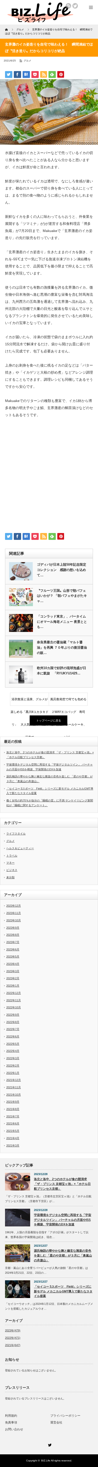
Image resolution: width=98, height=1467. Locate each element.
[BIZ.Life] (40, 21)
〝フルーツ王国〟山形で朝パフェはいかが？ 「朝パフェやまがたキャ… (62, 596)
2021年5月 (12, 1130)
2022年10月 (13, 1007)
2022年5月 (12, 1043)
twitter (75, 6)
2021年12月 (13, 1079)
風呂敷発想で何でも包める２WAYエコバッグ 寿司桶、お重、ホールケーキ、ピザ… (68, 701)
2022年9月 (12, 1014)
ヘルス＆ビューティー (20, 848)
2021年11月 (13, 1087)
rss (68, 6)
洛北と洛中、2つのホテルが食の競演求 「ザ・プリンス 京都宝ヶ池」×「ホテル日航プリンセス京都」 (62, 1183)
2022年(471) (12, 1337)
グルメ (27, 60)
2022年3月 (12, 1058)
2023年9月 (12, 927)
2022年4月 (12, 1050)
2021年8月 (12, 1109)
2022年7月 (12, 1029)
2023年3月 (12, 971)
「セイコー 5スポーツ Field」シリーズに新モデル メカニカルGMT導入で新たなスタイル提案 (63, 1291)
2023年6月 (12, 949)
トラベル (11, 855)
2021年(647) (12, 1345)
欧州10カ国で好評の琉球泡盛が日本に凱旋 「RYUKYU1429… (61, 670)
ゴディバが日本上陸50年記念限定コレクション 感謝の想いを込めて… (61, 570)
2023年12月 (13, 905)
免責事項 (11, 1422)
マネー (10, 862)
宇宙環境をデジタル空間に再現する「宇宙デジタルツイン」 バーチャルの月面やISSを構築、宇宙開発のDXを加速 (62, 1219)
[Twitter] (49, 1444)
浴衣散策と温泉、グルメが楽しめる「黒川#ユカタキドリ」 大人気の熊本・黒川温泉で (29, 701)
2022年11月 (13, 1000)
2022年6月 (12, 1036)
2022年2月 (12, 1065)
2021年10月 (13, 1094)
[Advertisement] (49, 477)
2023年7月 (12, 942)
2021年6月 (12, 1123)
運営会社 (56, 1422)
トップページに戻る (48, 720)
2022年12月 (13, 992)
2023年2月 (12, 978)
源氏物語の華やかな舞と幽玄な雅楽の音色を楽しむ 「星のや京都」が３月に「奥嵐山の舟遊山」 (63, 1255)
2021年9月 (12, 1101)
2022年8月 (12, 1022)
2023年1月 (12, 985)
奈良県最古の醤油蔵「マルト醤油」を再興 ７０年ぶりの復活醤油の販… (62, 647)
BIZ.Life (45, 1460)
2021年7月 (12, 1116)
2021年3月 (12, 1145)
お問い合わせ (14, 1429)
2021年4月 (12, 1138)
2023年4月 (12, 963)
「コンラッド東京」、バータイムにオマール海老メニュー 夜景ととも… (62, 621)
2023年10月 (13, 920)
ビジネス (11, 869)
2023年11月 (13, 913)
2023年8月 (12, 934)
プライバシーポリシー (65, 1415)
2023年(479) (12, 1330)
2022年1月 (12, 1072)
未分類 (10, 877)
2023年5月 (12, 956)
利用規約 (11, 1415)
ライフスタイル (16, 833)
